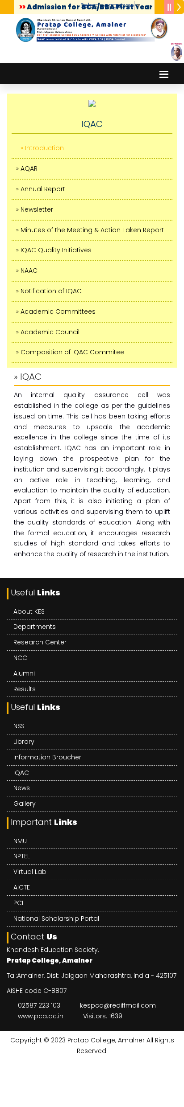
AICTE (21, 887)
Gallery (24, 803)
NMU (20, 840)
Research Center (40, 642)
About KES (29, 611)
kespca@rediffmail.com (118, 1005)
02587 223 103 (39, 1005)
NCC (20, 657)
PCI (18, 902)
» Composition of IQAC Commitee (70, 352)
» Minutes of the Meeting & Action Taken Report (90, 230)
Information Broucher (47, 757)
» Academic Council (47, 332)
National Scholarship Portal (56, 918)
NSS (19, 726)
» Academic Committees (56, 311)
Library (23, 741)
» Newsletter (34, 209)
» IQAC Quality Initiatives (54, 250)
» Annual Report (40, 188)
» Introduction (42, 148)
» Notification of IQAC (49, 291)
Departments (34, 626)
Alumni (24, 673)
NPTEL (21, 856)
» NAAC (27, 270)
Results (24, 689)
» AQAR (27, 168)
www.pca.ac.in (40, 1016)
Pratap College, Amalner (106, 1040)
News (21, 787)
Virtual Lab (29, 871)
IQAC (21, 772)
